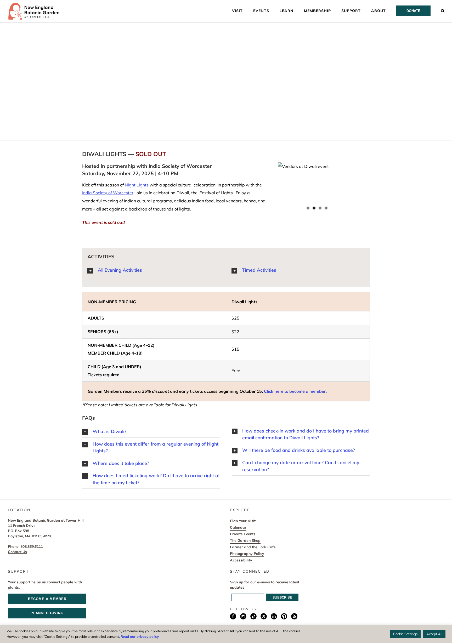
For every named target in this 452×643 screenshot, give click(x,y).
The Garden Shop (245, 540)
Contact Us (17, 551)
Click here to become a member (295, 391)
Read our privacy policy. (140, 636)
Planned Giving (47, 613)
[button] (443, 10)
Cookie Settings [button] (405, 634)
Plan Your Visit (243, 521)
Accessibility (241, 560)
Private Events (242, 534)
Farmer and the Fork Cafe (253, 547)
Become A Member (47, 599)
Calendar (238, 527)
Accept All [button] (434, 634)
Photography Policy (247, 553)
